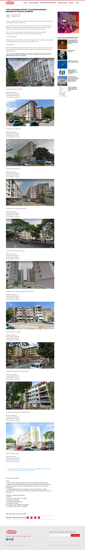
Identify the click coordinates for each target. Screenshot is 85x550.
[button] (28, 518)
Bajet (10, 513)
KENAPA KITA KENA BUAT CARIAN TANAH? (73, 61)
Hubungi (71, 2)
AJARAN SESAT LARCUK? (71, 51)
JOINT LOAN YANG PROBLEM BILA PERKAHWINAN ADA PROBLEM (73, 71)
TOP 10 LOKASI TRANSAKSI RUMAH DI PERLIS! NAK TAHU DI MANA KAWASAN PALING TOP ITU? (73, 79)
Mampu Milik (23, 513)
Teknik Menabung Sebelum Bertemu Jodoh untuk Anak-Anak (72, 89)
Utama (25, 2)
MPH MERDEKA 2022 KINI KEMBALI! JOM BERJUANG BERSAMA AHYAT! (73, 42)
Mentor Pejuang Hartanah (48, 2)
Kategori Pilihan (62, 2)
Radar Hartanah (34, 2)
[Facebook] (7, 539)
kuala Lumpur (15, 513)
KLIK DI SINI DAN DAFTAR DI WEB (18, 469)
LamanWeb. (76, 545)
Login (77, 2)
